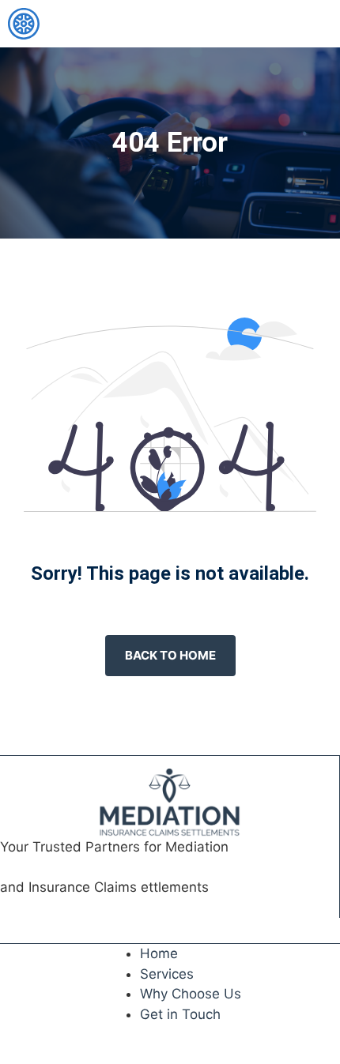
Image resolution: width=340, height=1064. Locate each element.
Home (159, 953)
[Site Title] (24, 23)
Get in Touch (180, 1014)
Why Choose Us (190, 994)
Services (167, 974)
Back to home (170, 655)
